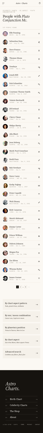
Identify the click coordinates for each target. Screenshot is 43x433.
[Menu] (3, 3)
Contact (37, 424)
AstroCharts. (13, 386)
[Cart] (40, 3)
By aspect (24, 10)
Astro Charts (21, 3)
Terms (22, 424)
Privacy (29, 424)
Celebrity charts (10, 10)
